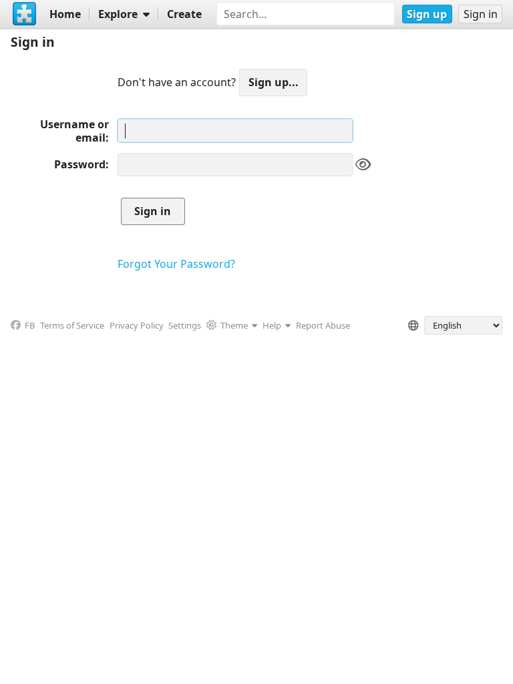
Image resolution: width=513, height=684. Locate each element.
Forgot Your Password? (176, 263)
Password (80, 164)
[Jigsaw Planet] (25, 14)
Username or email (74, 131)
